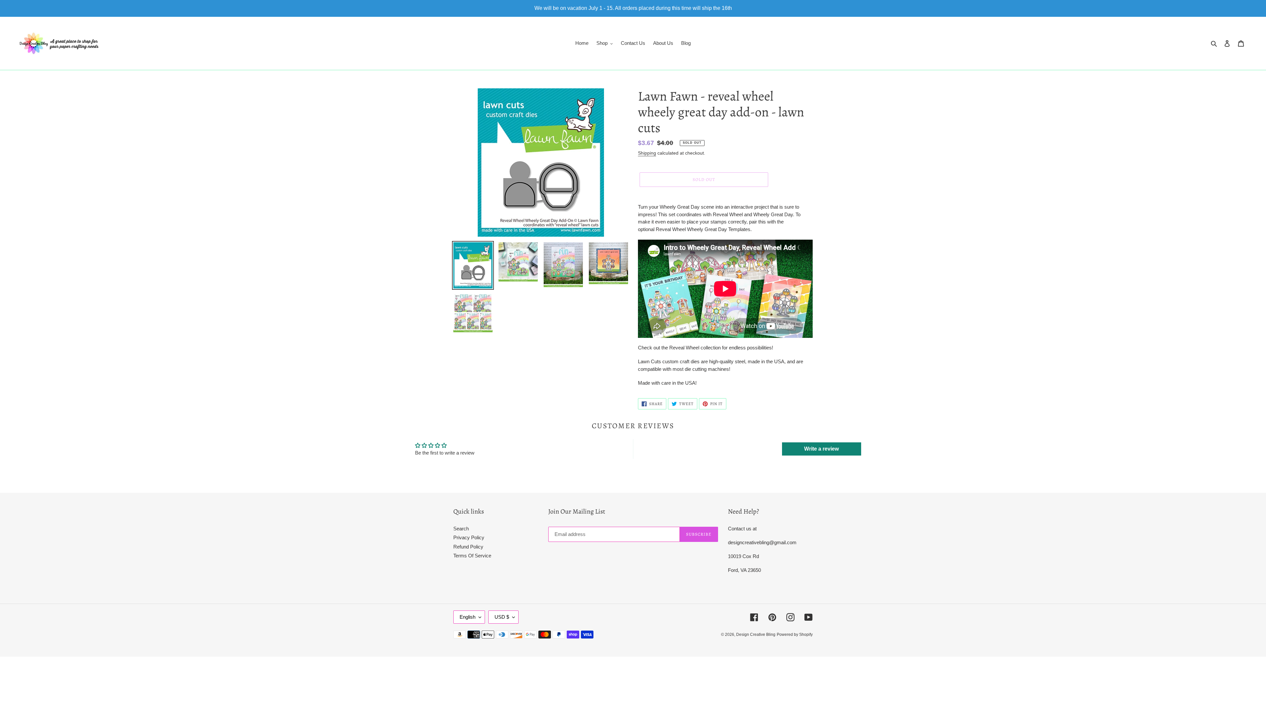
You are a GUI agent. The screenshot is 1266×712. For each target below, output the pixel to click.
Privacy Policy (468, 537)
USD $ (502, 617)
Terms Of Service (472, 555)
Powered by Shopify (795, 634)
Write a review (821, 449)
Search (461, 528)
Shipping (647, 153)
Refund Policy (468, 546)
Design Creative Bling (755, 634)
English (467, 617)
